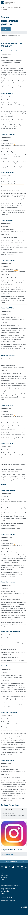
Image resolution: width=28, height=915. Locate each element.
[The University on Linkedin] (18, 867)
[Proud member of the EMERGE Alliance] (26, 867)
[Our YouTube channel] (2, 867)
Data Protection (4, 875)
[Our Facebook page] (6, 867)
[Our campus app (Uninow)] (13, 867)
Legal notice (4, 873)
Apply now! (6, 29)
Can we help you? (8, 854)
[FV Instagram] (14, 833)
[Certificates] (22, 867)
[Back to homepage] (8, 2)
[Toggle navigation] (24, 3)
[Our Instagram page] (9, 867)
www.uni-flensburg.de (10, 900)
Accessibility (4, 877)
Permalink (6, 861)
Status (2, 879)
